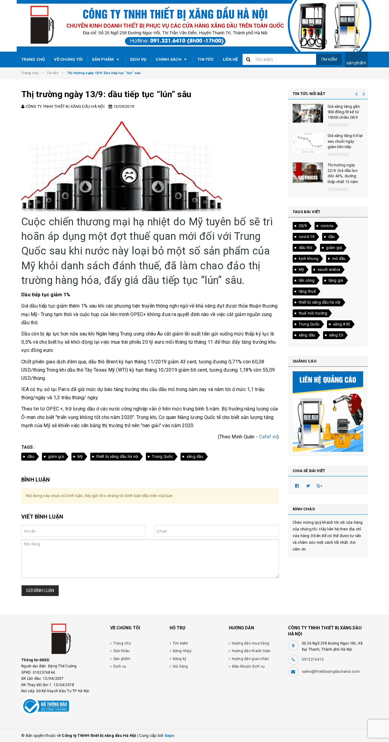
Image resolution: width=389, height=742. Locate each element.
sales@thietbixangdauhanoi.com (331, 671)
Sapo (169, 735)
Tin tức (206, 59)
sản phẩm (356, 62)
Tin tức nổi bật (309, 93)
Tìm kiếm (329, 59)
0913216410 (313, 659)
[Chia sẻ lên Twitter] (308, 485)
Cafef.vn (268, 437)
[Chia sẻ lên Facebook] (297, 485)
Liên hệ (230, 59)
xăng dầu (195, 456)
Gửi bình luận (40, 590)
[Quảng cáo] (328, 411)
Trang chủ (33, 59)
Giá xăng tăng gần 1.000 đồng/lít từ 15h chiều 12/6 (344, 141)
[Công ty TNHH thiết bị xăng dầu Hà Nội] (61, 640)
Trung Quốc (162, 456)
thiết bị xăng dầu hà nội (117, 456)
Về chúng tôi (68, 59)
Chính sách (169, 59)
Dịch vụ (138, 59)
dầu (30, 456)
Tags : (28, 447)
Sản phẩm (103, 59)
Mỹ (80, 456)
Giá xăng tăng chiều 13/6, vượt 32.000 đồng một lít (345, 112)
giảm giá (56, 456)
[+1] (319, 485)
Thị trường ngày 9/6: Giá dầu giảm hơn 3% (345, 170)
